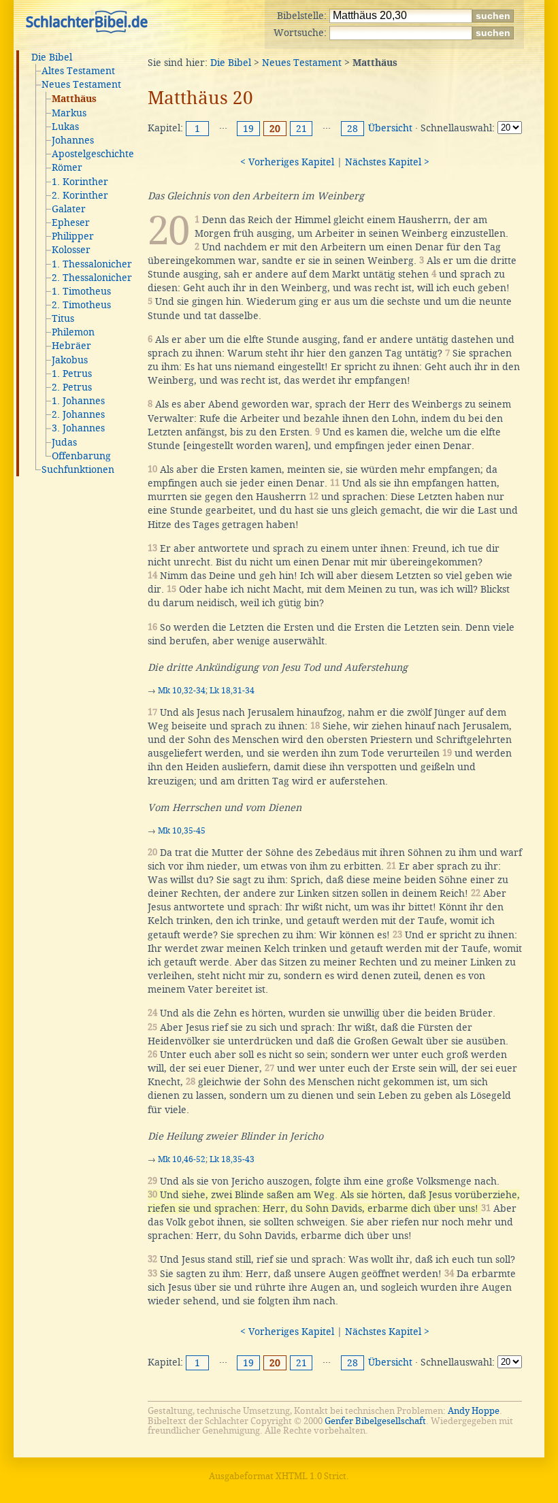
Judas (64, 442)
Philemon (73, 332)
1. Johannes (78, 400)
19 (248, 128)
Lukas (65, 126)
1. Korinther (80, 181)
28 (352, 128)
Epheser (71, 222)
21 (301, 128)
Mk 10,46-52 (182, 1159)
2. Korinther (80, 195)
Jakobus (70, 359)
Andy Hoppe (473, 1411)
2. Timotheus (81, 304)
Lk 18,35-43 (232, 1159)
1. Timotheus (81, 291)
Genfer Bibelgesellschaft (375, 1421)
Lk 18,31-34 (232, 690)
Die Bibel (51, 57)
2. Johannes (78, 414)
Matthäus (74, 99)
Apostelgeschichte (93, 153)
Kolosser (71, 249)
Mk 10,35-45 (182, 831)
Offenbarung (81, 455)
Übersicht (390, 127)
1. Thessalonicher (92, 264)
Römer (67, 167)
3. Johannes (78, 428)
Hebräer (71, 345)
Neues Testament (81, 84)
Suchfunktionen (78, 469)
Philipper (73, 236)
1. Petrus (72, 373)
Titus (63, 318)
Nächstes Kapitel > (387, 161)
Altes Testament (78, 70)
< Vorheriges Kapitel (287, 161)
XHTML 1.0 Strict (311, 1476)
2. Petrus (72, 387)
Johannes (73, 140)
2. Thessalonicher (92, 277)
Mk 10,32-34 (182, 690)
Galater (69, 208)
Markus (69, 113)
